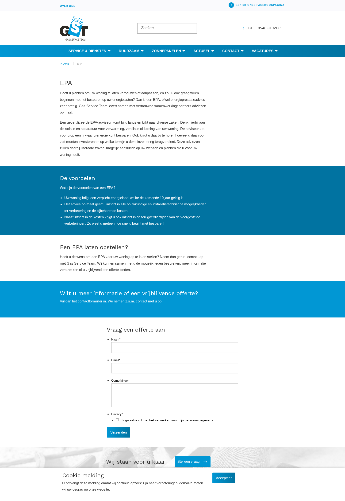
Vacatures (262, 51)
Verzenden (118, 432)
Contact (230, 51)
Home (65, 63)
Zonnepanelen (166, 51)
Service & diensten (87, 51)
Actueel (201, 51)
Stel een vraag (188, 461)
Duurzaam (129, 51)
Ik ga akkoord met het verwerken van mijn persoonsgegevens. (168, 420)
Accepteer (224, 478)
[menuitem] (67, 5)
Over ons (67, 5)
